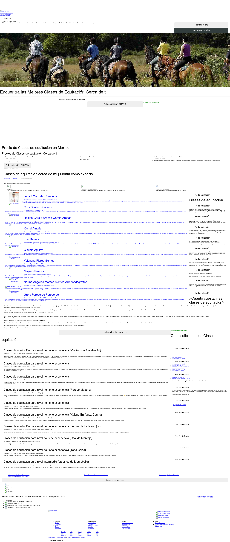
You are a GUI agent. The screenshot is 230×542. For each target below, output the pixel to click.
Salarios (90, 527)
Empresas (91, 528)
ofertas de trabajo (5, 15)
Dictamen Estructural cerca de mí (181, 378)
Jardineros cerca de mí (178, 368)
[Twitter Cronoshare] (162, 515)
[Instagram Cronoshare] (163, 511)
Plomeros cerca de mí (178, 370)
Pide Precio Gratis (204, 497)
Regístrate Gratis (179, 405)
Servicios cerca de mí (127, 523)
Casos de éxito (126, 527)
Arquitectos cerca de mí (178, 358)
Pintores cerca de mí (177, 365)
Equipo (57, 523)
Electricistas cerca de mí (178, 369)
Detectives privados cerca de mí (180, 366)
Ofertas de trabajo (93, 525)
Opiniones (124, 525)
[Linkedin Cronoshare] (162, 517)
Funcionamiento (126, 524)
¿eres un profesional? (6, 14)
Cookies (82, 537)
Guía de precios (126, 528)
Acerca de (58, 524)
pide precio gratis (8, 13)
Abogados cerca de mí (178, 377)
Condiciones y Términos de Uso (57, 537)
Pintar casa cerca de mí (178, 364)
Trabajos (90, 524)
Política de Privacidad (73, 537)
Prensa (57, 527)
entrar (2, 13)
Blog (56, 525)
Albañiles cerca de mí (178, 357)
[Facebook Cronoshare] (163, 513)
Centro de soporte (160, 523)
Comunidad (58, 528)
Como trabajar (92, 523)
